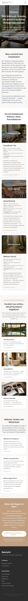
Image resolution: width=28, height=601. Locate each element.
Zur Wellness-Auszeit (9, 287)
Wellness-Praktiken (7, 563)
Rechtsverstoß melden (8, 585)
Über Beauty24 (6, 574)
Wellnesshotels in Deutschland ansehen (13, 534)
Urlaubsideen (5, 566)
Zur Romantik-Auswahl (9, 230)
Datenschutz (5, 579)
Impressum (5, 576)
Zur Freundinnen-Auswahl (10, 175)
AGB (3, 581)
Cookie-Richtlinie (6, 583)
